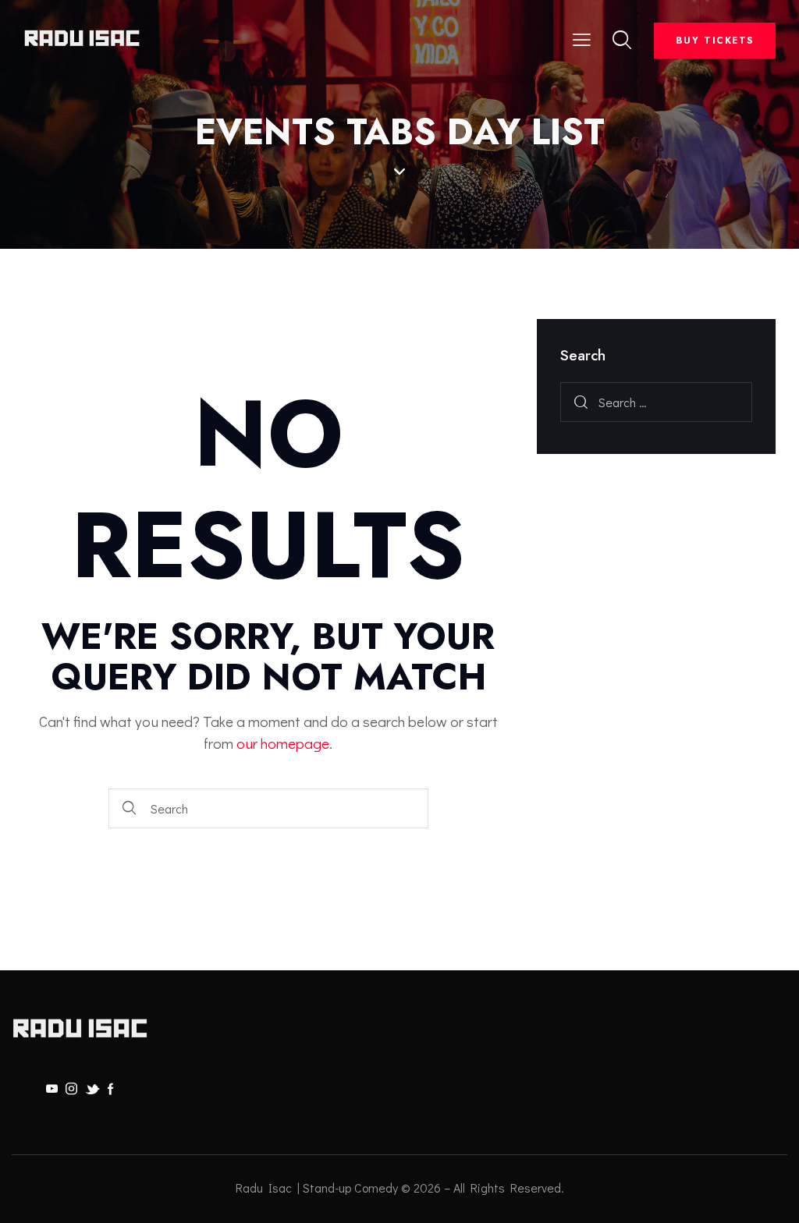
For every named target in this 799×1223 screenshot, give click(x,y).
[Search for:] (656, 402)
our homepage (282, 743)
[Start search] (129, 808)
